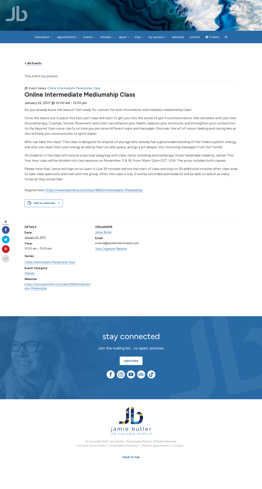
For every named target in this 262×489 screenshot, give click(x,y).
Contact (178, 445)
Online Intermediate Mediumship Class (50, 262)
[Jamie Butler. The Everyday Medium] (16, 13)
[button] (226, 37)
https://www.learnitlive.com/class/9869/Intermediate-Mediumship (94, 190)
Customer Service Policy (91, 445)
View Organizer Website (111, 248)
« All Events (33, 63)
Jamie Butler (103, 232)
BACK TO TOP (131, 457)
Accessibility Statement (124, 445)
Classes (30, 273)
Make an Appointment (155, 445)
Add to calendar (44, 203)
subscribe (131, 361)
